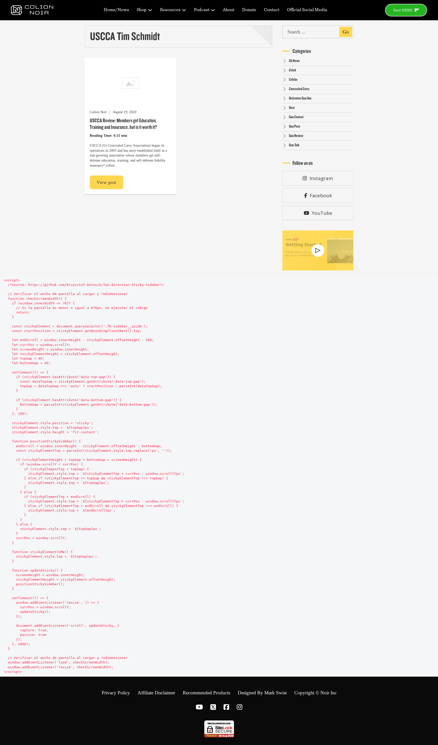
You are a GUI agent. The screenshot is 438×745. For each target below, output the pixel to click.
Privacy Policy (116, 692)
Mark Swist (275, 692)
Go (346, 31)
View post (106, 182)
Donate (249, 10)
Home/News (116, 10)
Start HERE (402, 10)
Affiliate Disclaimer (156, 692)
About (228, 10)
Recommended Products (206, 692)
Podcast (201, 10)
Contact (271, 10)
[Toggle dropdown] (150, 10)
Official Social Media (307, 10)
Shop (142, 10)
